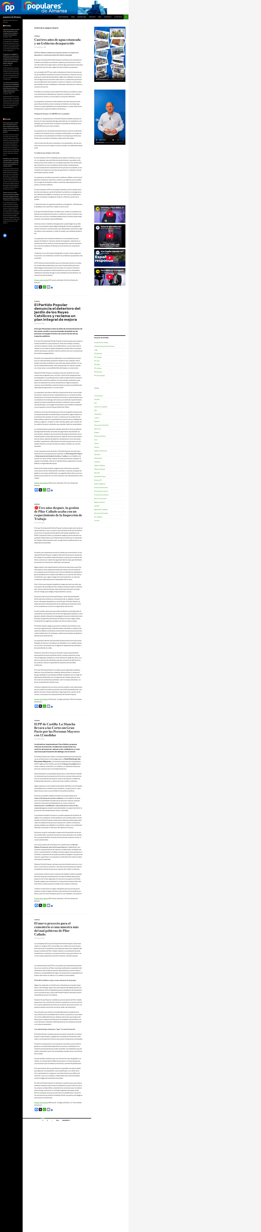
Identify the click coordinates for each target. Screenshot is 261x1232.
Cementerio (98, 414)
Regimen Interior (99, 502)
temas (73, 17)
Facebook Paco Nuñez (101, 342)
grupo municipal (63, 17)
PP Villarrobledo (99, 375)
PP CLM (96, 361)
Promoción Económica (101, 495)
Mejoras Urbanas (99, 469)
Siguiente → (66, 1120)
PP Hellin (97, 364)
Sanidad (96, 506)
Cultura (96, 418)
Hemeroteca (107, 17)
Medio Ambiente (99, 465)
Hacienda (97, 454)
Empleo (96, 432)
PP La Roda (97, 368)
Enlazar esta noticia (41, 280)
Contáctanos (118, 17)
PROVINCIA (8, 25)
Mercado (97, 473)
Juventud (97, 462)
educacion (97, 429)
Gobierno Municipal (100, 451)
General (37, 36)
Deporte (97, 421)
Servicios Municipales (101, 513)
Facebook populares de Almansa (104, 346)
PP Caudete (98, 357)
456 (57, 1120)
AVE (95, 410)
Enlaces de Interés (100, 436)
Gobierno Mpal (81, 17)
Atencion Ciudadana (100, 407)
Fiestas (96, 443)
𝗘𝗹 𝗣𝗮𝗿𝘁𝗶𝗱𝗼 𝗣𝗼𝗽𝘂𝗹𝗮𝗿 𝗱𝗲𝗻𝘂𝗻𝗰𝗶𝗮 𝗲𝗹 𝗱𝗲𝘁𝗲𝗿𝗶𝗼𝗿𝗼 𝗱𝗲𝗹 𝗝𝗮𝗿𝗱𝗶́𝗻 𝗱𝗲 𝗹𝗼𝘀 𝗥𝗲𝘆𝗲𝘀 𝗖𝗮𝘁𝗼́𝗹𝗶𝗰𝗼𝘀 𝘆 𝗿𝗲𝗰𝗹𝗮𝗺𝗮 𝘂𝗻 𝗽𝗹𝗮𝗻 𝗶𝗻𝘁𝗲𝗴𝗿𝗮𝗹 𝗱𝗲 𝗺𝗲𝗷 (57, 312)
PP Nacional (98, 372)
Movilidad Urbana (100, 476)
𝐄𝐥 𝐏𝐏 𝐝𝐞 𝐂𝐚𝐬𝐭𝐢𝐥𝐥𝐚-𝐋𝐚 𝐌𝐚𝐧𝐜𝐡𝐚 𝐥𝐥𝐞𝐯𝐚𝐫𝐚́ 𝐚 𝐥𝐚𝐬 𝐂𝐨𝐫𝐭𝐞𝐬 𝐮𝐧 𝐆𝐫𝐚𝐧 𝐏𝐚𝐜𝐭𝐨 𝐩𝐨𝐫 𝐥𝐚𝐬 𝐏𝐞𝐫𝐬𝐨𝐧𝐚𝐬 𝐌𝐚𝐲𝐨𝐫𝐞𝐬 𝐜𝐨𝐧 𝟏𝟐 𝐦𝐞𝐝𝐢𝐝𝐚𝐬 (57, 729)
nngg (99, 17)
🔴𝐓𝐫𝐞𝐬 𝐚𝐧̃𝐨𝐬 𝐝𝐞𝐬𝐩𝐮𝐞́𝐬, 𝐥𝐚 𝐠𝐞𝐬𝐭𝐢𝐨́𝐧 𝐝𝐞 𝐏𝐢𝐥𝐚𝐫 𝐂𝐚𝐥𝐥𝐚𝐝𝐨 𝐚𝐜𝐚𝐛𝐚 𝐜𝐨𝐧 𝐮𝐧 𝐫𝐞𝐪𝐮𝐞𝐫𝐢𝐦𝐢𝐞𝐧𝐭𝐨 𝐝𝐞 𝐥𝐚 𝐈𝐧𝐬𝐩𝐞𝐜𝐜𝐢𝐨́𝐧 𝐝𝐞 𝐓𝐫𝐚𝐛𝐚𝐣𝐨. (58, 513)
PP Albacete (98, 353)
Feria (95, 440)
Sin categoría (98, 517)
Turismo (96, 520)
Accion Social (98, 396)
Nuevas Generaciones (101, 487)
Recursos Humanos (100, 498)
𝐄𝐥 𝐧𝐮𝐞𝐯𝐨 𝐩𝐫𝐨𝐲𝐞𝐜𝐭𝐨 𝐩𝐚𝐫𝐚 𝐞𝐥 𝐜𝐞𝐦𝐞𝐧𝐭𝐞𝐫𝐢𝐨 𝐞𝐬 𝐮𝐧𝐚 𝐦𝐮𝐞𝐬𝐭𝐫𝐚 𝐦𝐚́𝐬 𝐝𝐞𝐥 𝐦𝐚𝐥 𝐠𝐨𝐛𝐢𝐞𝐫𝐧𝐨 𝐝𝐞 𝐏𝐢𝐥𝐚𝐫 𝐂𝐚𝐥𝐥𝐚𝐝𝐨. (56, 928)
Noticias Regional (99, 484)
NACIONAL (8, 119)
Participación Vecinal (101, 491)
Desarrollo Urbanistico (101, 425)
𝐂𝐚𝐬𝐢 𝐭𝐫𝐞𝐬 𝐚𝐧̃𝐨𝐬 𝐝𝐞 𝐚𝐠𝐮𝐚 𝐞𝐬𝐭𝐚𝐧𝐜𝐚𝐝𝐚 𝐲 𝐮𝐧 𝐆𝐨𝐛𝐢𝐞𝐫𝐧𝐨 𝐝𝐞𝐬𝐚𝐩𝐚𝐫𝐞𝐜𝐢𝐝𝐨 (57, 41)
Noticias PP (92, 17)
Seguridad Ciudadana (101, 509)
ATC (95, 403)
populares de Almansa (12, 17)
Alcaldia (96, 399)
